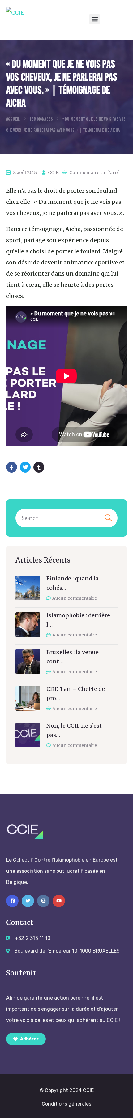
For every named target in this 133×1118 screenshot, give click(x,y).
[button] (94, 19)
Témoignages (41, 119)
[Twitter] (28, 901)
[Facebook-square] (12, 901)
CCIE (53, 172)
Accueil (13, 119)
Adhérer (29, 1039)
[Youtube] (59, 901)
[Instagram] (43, 901)
